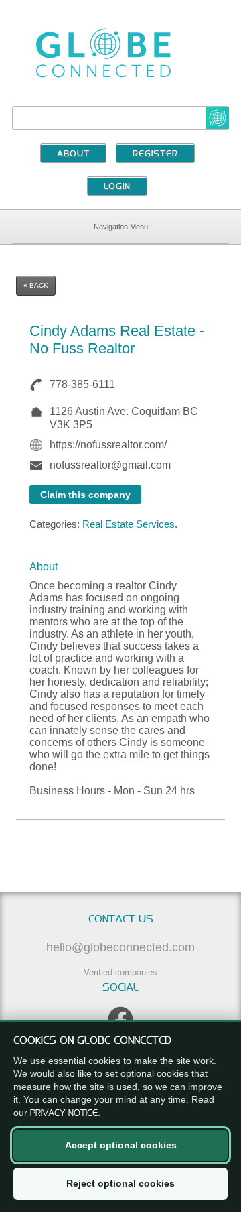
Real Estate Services (128, 524)
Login (117, 187)
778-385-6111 (82, 384)
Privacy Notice (64, 1112)
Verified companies (120, 972)
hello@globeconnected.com (120, 947)
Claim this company (85, 494)
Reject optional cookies (120, 1183)
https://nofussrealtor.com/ (108, 444)
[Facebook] (120, 1019)
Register (155, 154)
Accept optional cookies (121, 1145)
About (73, 154)
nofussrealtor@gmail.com (110, 465)
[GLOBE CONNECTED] (120, 53)
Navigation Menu (121, 227)
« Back (35, 285)
